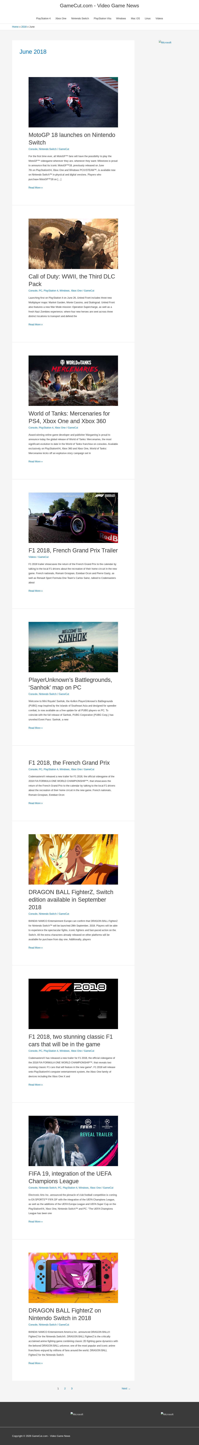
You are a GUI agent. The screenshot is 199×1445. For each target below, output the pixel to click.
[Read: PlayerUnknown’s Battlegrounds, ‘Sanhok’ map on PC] (73, 647)
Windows (121, 18)
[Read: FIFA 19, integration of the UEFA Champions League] (73, 1140)
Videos (159, 18)
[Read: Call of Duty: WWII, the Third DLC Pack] (73, 243)
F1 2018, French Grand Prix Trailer (73, 550)
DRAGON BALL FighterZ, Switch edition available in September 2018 (71, 899)
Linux (148, 18)
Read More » (36, 188)
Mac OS (135, 18)
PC (40, 290)
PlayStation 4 (43, 18)
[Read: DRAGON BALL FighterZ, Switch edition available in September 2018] (73, 859)
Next (126, 1388)
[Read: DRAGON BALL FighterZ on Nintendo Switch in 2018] (73, 1277)
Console (33, 149)
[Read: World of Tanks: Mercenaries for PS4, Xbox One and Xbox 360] (73, 380)
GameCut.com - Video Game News (99, 5)
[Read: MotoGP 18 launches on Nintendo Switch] (73, 102)
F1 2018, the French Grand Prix (69, 762)
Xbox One (61, 18)
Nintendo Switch (80, 18)
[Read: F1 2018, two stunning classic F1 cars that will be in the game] (73, 1003)
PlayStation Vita (102, 18)
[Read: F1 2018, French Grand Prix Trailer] (73, 517)
